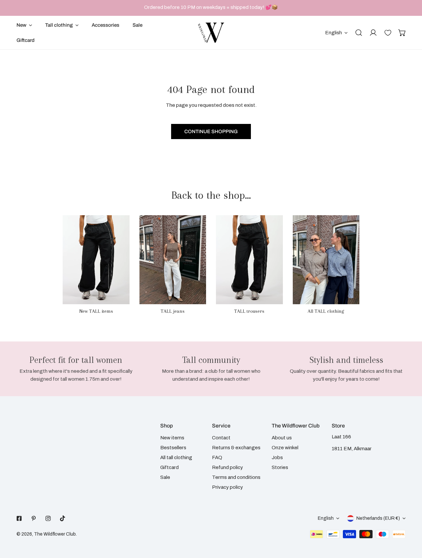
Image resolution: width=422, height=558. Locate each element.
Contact (221, 437)
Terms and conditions (236, 477)
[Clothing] (326, 259)
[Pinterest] (33, 518)
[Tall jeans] (172, 259)
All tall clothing (176, 457)
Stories (280, 467)
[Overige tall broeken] (249, 259)
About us (282, 437)
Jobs (277, 457)
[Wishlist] (387, 32)
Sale (165, 477)
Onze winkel (285, 447)
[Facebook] (19, 518)
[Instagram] (48, 518)
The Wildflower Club (55, 534)
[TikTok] (62, 518)
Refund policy (227, 467)
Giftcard (169, 467)
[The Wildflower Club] (211, 32)
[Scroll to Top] (410, 523)
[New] (96, 259)
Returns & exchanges (236, 447)
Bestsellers (173, 447)
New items (172, 437)
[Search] (358, 32)
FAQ (217, 457)
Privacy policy (227, 487)
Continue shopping (211, 131)
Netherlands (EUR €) (378, 518)
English (333, 32)
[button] (402, 32)
